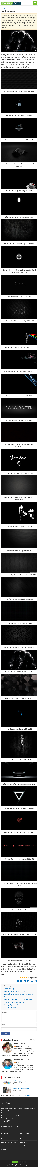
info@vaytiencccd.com (11, 1126)
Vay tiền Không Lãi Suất (9, 1142)
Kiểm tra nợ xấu (7, 1146)
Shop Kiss (24, 1138)
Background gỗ (9, 989)
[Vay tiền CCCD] (16, 2)
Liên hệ (4, 1149)
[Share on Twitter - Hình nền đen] (20, 981)
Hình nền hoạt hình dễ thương (14, 991)
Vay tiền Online (26, 1095)
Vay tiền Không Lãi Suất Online (22, 1088)
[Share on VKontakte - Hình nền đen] (31, 981)
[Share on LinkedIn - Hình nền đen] (24, 981)
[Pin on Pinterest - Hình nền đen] (27, 981)
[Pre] (31, 1040)
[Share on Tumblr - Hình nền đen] (35, 981)
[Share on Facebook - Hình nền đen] (17, 981)
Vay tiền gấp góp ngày (19, 1081)
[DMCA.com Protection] (19, 1162)
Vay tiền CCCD (25, 1142)
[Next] (33, 1040)
